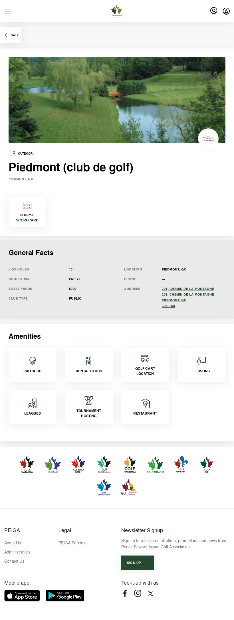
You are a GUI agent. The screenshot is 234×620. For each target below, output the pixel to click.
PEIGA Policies (71, 543)
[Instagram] (137, 593)
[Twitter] (150, 593)
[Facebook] (124, 593)
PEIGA (12, 530)
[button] (137, 563)
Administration (17, 552)
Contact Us (14, 561)
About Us (12, 543)
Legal (64, 530)
